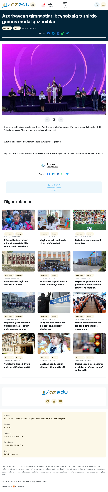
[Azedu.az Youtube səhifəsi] (60, 401)
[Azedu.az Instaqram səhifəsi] (54, 401)
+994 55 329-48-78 (13, 436)
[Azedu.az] (15, 5)
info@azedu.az (11, 454)
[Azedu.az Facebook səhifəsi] (47, 401)
